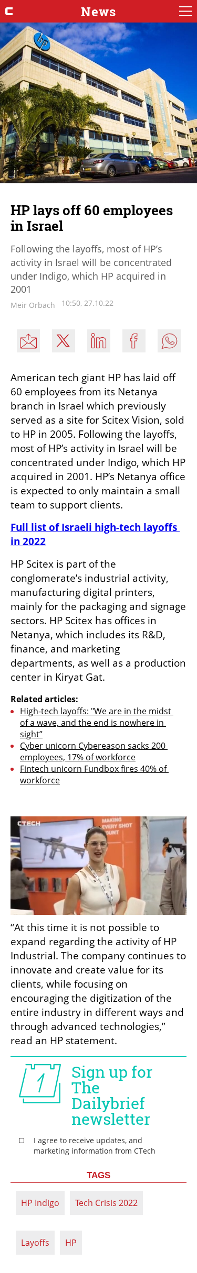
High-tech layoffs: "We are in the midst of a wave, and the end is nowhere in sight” (96, 722)
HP (71, 1242)
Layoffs (35, 1242)
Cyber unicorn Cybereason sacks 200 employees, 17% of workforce (94, 751)
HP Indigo (40, 1203)
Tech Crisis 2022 (106, 1203)
